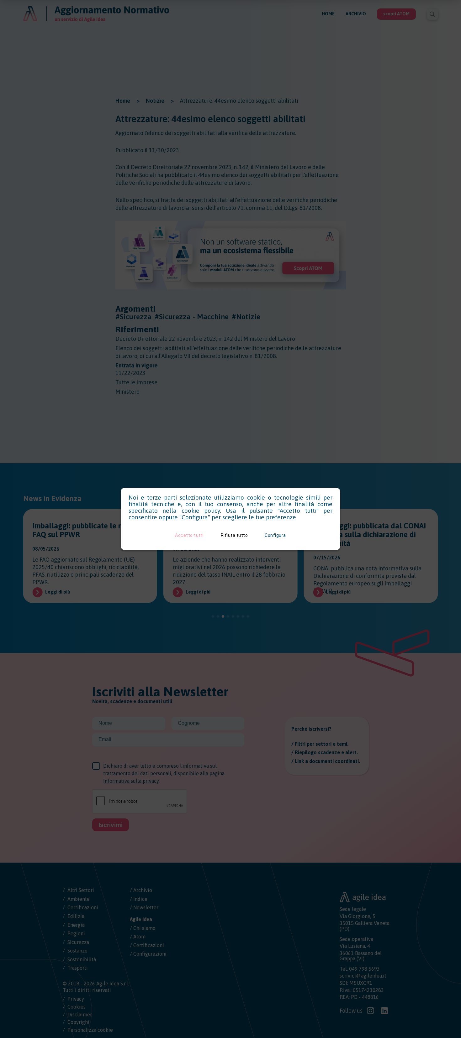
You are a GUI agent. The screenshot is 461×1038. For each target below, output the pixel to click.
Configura (275, 535)
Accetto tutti (189, 535)
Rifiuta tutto (234, 535)
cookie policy (201, 510)
